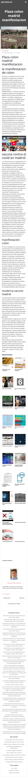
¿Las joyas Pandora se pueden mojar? (14, 684)
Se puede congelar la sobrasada (14, 750)
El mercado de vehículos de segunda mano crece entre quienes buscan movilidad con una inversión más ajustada (14, 711)
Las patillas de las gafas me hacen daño (14, 742)
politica (6, 51)
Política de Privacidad (14, 772)
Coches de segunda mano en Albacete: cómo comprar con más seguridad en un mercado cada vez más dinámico (14, 672)
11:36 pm (18, 52)
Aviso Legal (14, 768)
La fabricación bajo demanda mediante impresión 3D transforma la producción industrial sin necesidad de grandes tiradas (14, 661)
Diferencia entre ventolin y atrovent (14, 757)
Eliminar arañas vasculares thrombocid (14, 759)
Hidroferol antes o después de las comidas (14, 744)
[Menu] (25, 2)
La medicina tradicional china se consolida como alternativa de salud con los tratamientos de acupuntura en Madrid (14, 699)
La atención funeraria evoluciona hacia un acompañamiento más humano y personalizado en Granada (14, 705)
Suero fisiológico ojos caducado (14, 752)
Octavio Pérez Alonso (8, 52)
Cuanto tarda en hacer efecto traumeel (14, 739)
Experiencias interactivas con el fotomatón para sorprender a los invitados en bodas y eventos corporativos (14, 625)
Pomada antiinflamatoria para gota (14, 761)
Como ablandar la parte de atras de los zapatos (14, 755)
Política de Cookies (14, 770)
